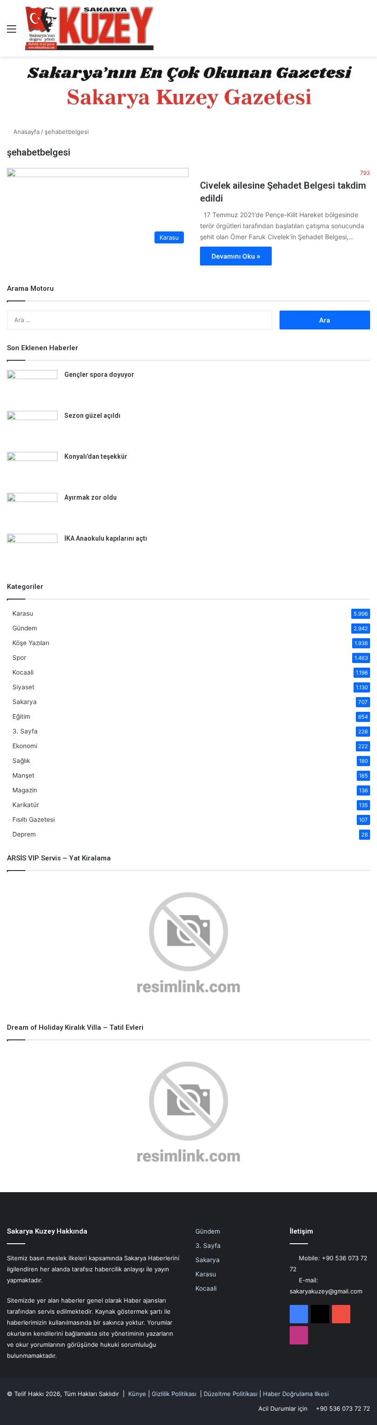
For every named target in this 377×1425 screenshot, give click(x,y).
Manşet (23, 775)
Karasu (22, 613)
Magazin (24, 790)
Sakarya (24, 701)
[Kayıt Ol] (349, 32)
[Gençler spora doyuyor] (32, 387)
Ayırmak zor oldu (90, 497)
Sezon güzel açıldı (92, 415)
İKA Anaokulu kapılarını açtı (105, 538)
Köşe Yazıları (30, 642)
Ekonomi (24, 746)
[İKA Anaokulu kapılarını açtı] (32, 551)
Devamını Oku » (235, 256)
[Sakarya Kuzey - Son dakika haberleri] (89, 28)
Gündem (24, 628)
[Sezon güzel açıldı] (32, 428)
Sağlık (21, 760)
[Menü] (11, 32)
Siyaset (23, 687)
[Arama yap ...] (365, 32)
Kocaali (23, 672)
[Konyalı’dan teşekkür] (32, 469)
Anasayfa (25, 131)
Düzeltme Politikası (230, 1393)
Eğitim (21, 716)
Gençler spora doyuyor (99, 374)
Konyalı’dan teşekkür (95, 456)
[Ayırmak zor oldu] (32, 510)
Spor (19, 657)
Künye (137, 1393)
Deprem (24, 834)
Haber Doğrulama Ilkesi (296, 1393)
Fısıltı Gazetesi (33, 819)
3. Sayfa (25, 731)
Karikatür (25, 804)
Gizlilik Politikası (174, 1393)
